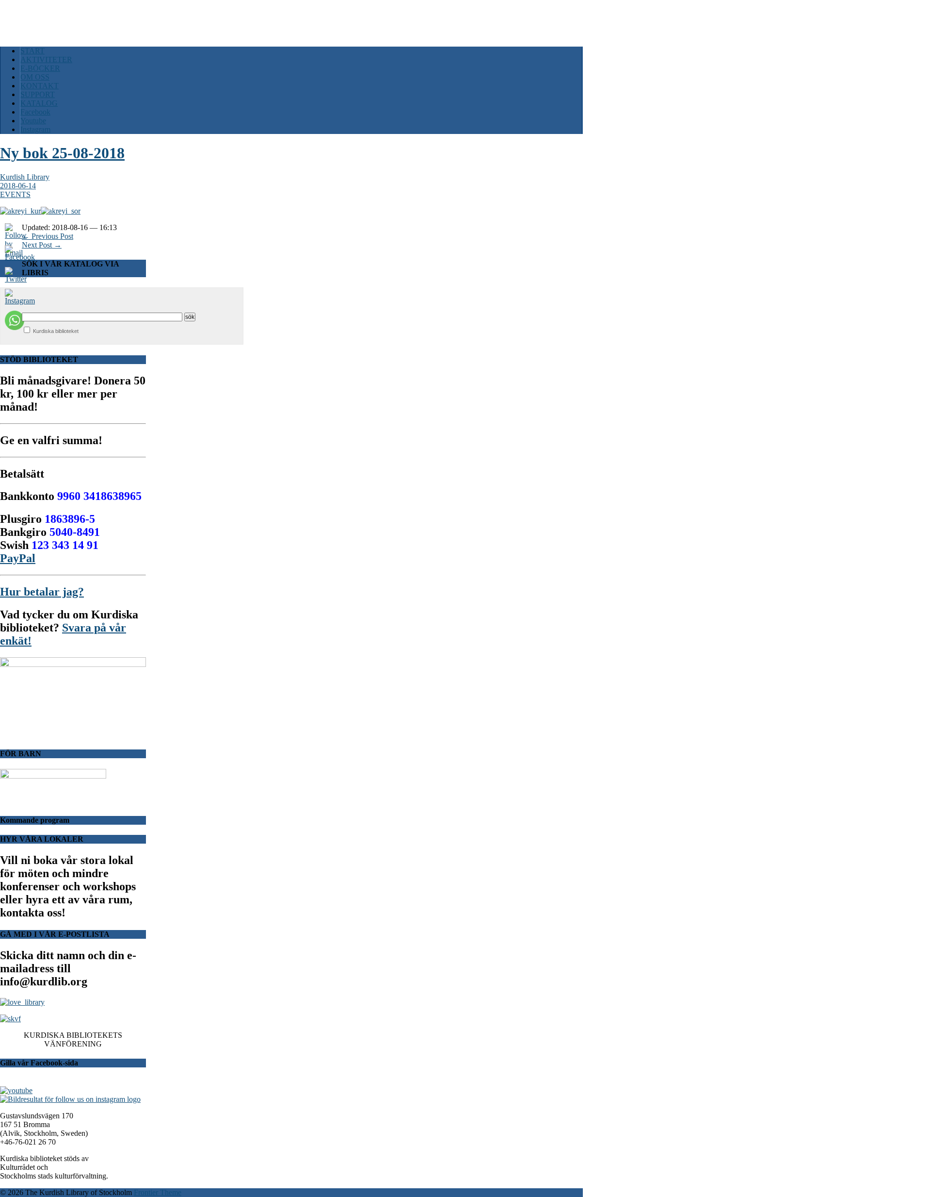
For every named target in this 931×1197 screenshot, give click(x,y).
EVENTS (15, 194)
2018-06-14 (18, 186)
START (32, 51)
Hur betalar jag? (42, 591)
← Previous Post (47, 236)
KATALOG (39, 103)
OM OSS (34, 77)
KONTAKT (39, 86)
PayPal (17, 558)
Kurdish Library (24, 177)
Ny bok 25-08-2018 (62, 153)
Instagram (35, 129)
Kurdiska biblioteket (56, 331)
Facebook (35, 112)
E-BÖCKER (40, 68)
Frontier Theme (157, 1192)
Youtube (33, 120)
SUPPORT (37, 94)
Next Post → (42, 245)
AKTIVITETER (46, 59)
